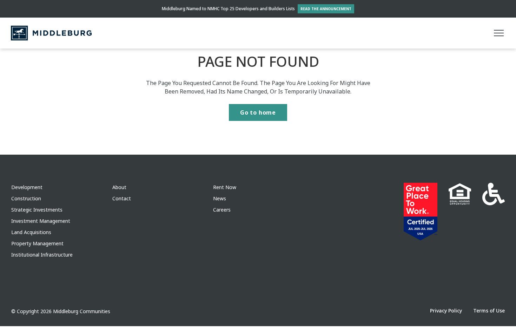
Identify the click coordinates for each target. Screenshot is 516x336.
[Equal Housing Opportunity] (460, 211)
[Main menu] (498, 33)
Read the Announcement (325, 8)
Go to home (258, 112)
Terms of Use (489, 310)
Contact (121, 198)
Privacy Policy (446, 310)
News (219, 198)
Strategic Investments (36, 209)
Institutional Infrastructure (42, 254)
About (119, 187)
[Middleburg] (51, 33)
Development (26, 187)
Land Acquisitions (31, 232)
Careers (222, 209)
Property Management (37, 243)
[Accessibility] (493, 211)
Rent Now (224, 187)
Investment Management (40, 221)
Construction (26, 198)
